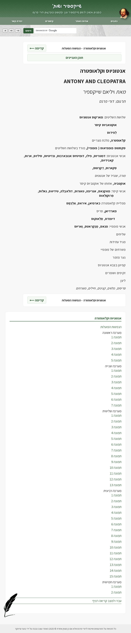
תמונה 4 (116, 354)
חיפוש (28, 30)
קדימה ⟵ (37, 48)
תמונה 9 (116, 462)
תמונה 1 (116, 337)
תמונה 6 (116, 399)
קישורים (49, 21)
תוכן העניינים (74, 57)
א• (11, 30)
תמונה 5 (116, 360)
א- (5, 30)
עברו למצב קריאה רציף (106, 601)
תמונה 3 (116, 348)
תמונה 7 (116, 405)
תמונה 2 (116, 343)
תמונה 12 (115, 479)
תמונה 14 (115, 570)
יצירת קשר (16, 21)
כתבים (114, 21)
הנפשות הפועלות (110, 327)
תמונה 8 (116, 456)
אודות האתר (81, 21)
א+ (18, 30)
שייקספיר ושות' (67, 6)
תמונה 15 (115, 576)
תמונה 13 (115, 485)
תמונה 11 (115, 473)
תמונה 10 (115, 467)
